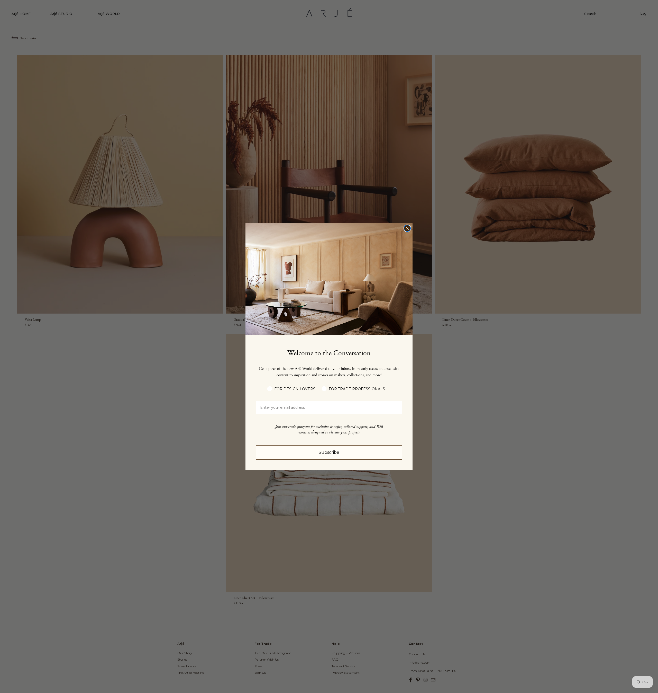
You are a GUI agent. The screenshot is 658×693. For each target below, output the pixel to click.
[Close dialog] (407, 228)
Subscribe (329, 452)
